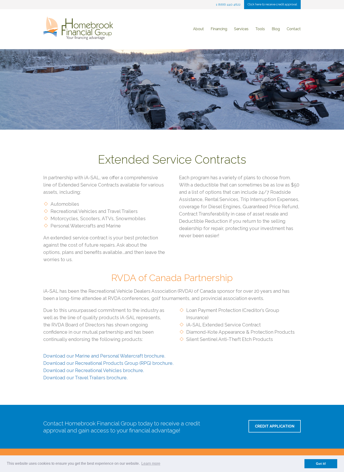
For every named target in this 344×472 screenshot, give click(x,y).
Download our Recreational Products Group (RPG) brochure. (108, 363)
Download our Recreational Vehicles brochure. (93, 370)
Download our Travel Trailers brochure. (85, 378)
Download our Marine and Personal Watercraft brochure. (104, 356)
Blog (276, 29)
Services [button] (241, 29)
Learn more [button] (150, 463)
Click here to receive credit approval (272, 4)
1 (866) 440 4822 (228, 4)
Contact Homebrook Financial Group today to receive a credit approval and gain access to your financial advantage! (121, 427)
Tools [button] (260, 29)
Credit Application (274, 426)
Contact (294, 29)
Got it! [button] (321, 463)
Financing (219, 29)
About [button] (198, 29)
